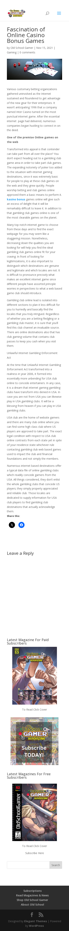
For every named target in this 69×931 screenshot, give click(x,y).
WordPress (36, 926)
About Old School (32, 904)
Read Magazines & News (32, 895)
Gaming (11, 52)
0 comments (27, 52)
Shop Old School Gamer (32, 900)
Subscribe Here (34, 853)
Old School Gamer (22, 48)
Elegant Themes (35, 921)
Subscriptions (32, 891)
